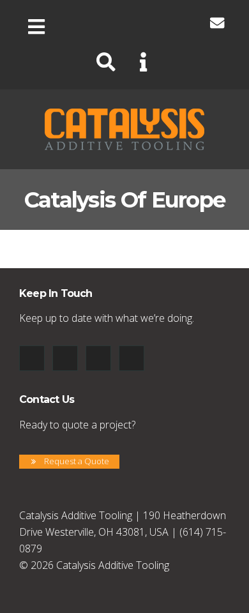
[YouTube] (157, 23)
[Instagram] (187, 23)
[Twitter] (128, 23)
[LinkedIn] (99, 23)
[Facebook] (69, 23)
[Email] (217, 23)
